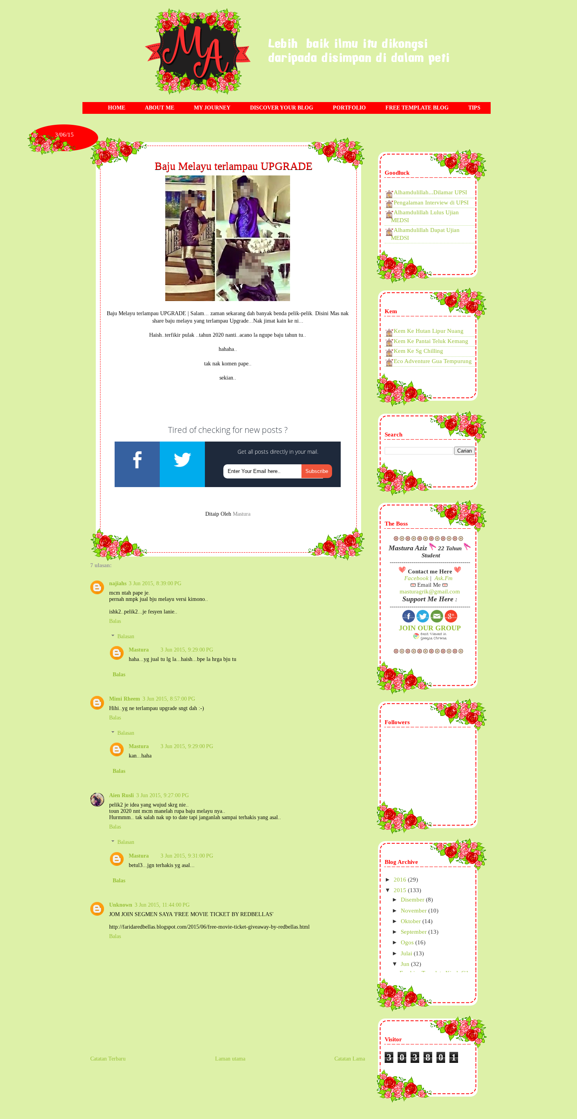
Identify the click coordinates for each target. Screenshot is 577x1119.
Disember (413, 899)
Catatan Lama (349, 1059)
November (414, 910)
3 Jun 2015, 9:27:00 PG (162, 795)
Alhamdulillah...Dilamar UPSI (430, 192)
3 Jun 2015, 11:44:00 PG (162, 905)
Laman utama (230, 1059)
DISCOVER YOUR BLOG (281, 108)
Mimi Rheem (124, 699)
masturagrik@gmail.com (430, 591)
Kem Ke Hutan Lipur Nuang (429, 331)
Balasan (125, 636)
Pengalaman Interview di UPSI (431, 202)
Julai (407, 953)
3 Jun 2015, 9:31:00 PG (187, 856)
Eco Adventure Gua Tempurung (433, 361)
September (414, 932)
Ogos (408, 942)
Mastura (139, 650)
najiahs (117, 583)
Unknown (120, 905)
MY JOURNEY (212, 108)
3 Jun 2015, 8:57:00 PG (168, 699)
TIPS (474, 108)
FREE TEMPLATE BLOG (417, 108)
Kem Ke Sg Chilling (418, 351)
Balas (115, 621)
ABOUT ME (159, 108)
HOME (116, 108)
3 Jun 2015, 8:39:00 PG (155, 583)
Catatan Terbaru (108, 1059)
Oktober (411, 921)
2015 (401, 890)
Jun (406, 964)
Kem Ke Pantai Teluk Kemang (431, 341)
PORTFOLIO (349, 108)
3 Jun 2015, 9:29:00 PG (187, 650)
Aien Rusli (121, 795)
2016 (401, 879)
